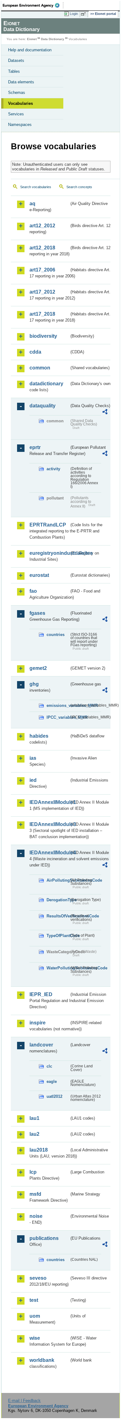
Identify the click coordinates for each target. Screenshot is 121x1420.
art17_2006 (42, 269)
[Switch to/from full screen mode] (84, 14)
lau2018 (38, 1150)
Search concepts (79, 187)
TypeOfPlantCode (58, 935)
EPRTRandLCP (47, 524)
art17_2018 (42, 314)
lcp (33, 1172)
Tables (14, 71)
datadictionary (46, 383)
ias (32, 758)
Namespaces (20, 124)
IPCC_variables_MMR (58, 717)
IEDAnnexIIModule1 (49, 802)
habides (38, 736)
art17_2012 (42, 292)
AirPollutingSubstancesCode (58, 880)
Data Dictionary (52, 39)
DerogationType (58, 900)
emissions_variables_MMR (58, 705)
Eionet (32, 39)
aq (32, 203)
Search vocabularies (35, 187)
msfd (35, 1194)
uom (34, 1316)
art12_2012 (42, 225)
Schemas (16, 92)
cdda (35, 352)
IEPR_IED (40, 994)
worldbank (41, 1360)
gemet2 (38, 668)
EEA (33, 5)
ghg (34, 684)
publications (44, 1238)
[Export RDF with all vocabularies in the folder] (104, 412)
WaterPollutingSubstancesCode (58, 968)
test (33, 1300)
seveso (38, 1278)
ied (33, 780)
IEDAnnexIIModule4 (49, 852)
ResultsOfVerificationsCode (58, 916)
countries (56, 634)
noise (36, 1216)
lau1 (34, 1118)
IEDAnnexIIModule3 (49, 824)
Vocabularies (20, 103)
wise (34, 1338)
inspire (37, 1022)
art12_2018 (42, 247)
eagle (52, 1081)
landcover (41, 1044)
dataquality (42, 405)
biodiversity (43, 336)
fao (33, 591)
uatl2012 (54, 1096)
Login (74, 14)
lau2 (34, 1134)
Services (16, 114)
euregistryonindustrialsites (49, 553)
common (39, 367)
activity (53, 468)
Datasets (16, 60)
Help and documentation (30, 50)
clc (49, 1066)
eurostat (39, 575)
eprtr (35, 447)
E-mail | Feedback (24, 1400)
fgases (37, 613)
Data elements (21, 82)
